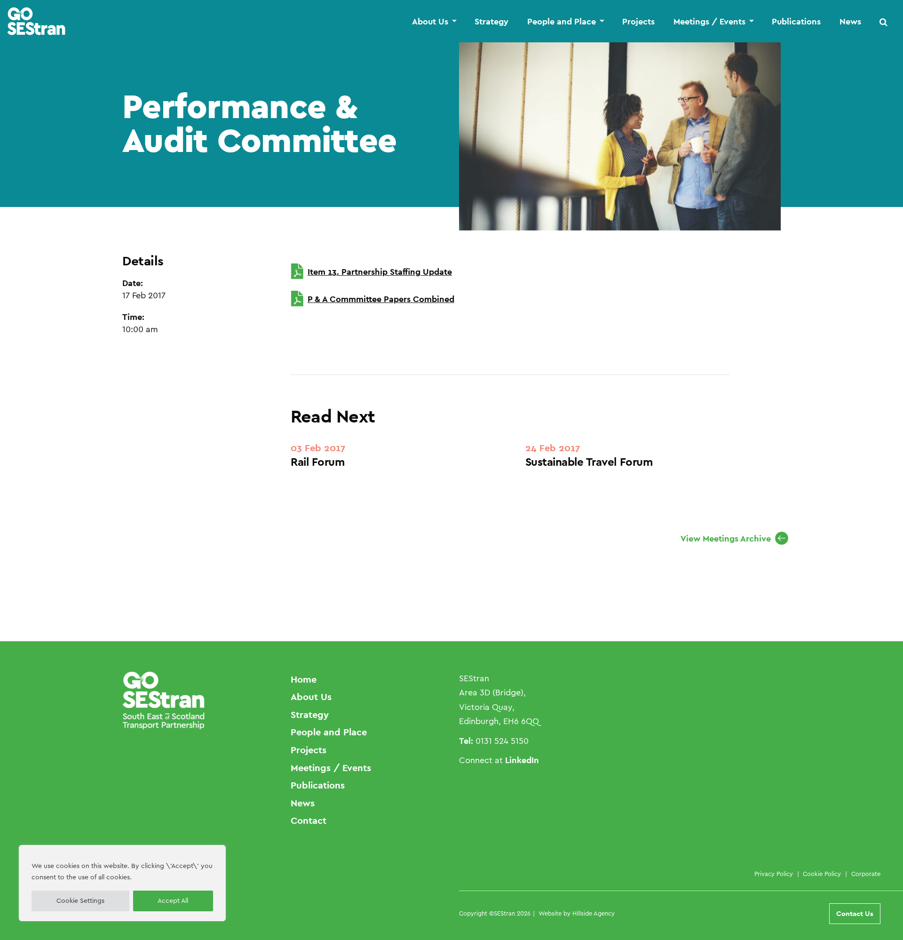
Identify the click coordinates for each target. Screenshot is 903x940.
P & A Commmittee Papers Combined (381, 299)
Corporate (865, 874)
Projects (638, 22)
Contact (308, 820)
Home (304, 679)
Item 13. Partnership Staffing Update (380, 271)
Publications (796, 22)
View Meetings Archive (726, 538)
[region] (122, 883)
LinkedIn (522, 760)
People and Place (561, 22)
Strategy (491, 22)
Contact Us (854, 913)
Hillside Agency (593, 913)
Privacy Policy (773, 874)
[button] (883, 22)
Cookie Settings (80, 901)
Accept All (173, 901)
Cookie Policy (822, 874)
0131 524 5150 (502, 741)
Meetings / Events (709, 22)
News (850, 22)
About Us (430, 22)
